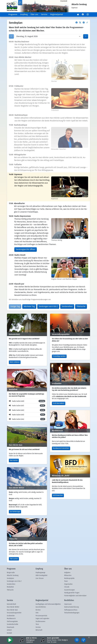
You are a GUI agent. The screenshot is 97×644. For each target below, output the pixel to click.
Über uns (34, 14)
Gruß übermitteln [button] (58, 403)
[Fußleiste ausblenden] (89, 637)
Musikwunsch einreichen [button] (61, 448)
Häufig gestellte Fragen (71, 593)
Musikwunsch (11, 618)
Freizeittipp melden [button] (59, 356)
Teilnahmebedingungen (71, 613)
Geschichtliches (41, 607)
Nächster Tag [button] (29, 306)
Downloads (10, 627)
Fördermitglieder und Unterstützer (75, 596)
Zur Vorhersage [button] (15, 512)
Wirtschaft (39, 630)
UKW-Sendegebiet (41, 575)
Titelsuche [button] (81, 306)
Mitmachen (67, 575)
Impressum (68, 604)
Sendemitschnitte (12, 624)
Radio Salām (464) (28, 419)
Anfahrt (9, 630)
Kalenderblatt (11, 604)
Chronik (66, 587)
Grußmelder (11, 616)
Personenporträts (41, 616)
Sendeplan (10, 578)
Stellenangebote (12, 621)
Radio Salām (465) (28, 415)
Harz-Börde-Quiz (12, 610)
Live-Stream (40, 578)
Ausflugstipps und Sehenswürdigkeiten (48, 604)
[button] (77, 14)
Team (66, 581)
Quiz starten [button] (14, 460)
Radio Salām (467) (28, 406)
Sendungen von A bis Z (14, 581)
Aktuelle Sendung (12, 575)
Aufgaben (67, 572)
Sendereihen (11, 584)
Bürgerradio (11, 572)
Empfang (24, 14)
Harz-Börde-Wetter (13, 607)
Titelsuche (10, 590)
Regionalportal (56, 14)
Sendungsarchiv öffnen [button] (25, 249)
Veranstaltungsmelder (14, 613)
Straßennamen (40, 621)
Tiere (37, 624)
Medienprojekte (69, 578)
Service (44, 14)
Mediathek (10, 587)
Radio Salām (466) (28, 410)
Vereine (38, 627)
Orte (37, 613)
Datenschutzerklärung (71, 607)
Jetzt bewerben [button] (58, 495)
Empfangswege (40, 572)
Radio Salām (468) (28, 401)
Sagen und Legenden (42, 618)
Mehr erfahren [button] (15, 362)
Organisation (68, 584)
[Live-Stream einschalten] (10, 640)
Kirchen (38, 610)
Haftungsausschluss (70, 610)
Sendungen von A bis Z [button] (48, 306)
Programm (12, 14)
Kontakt (9, 633)
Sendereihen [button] (67, 306)
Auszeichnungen (69, 590)
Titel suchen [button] (14, 559)
